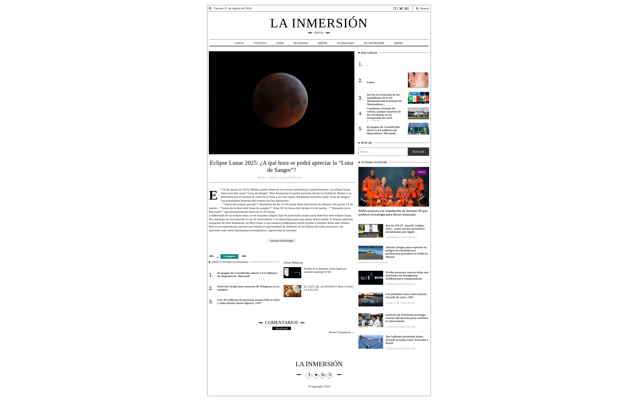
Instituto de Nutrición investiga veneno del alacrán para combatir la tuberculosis (407, 318)
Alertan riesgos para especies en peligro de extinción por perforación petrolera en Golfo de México (407, 252)
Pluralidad (345, 43)
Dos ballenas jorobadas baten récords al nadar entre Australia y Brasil (407, 339)
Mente (322, 43)
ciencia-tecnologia (281, 240)
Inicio (239, 43)
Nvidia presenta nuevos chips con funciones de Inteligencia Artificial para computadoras (407, 275)
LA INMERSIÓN (319, 23)
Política (260, 43)
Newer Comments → (341, 332)
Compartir (230, 256)
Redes (398, 43)
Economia (301, 43)
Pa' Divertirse (374, 43)
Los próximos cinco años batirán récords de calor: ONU (406, 295)
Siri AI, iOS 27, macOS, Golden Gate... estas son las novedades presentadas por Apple (405, 228)
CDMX (280, 43)
